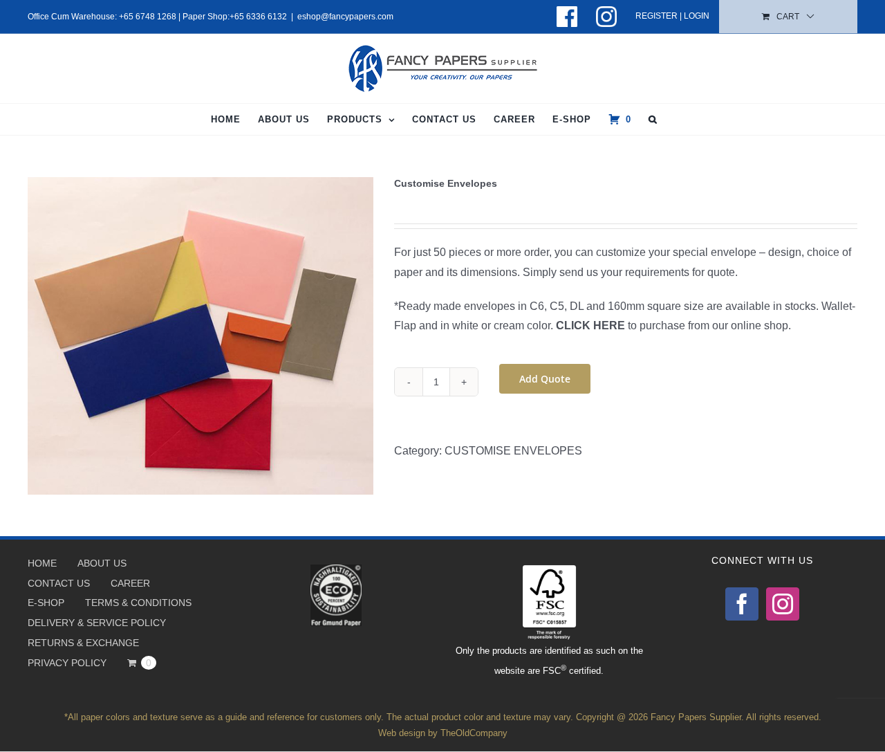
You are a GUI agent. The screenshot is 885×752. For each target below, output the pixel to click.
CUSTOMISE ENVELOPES (513, 451)
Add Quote (544, 378)
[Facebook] (741, 604)
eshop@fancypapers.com (345, 16)
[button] (653, 119)
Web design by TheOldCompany (442, 733)
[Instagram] (782, 604)
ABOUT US (102, 563)
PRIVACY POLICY (67, 662)
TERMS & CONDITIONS (138, 602)
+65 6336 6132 (258, 16)
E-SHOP (46, 602)
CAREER (130, 583)
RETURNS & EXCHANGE (83, 642)
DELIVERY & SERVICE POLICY (97, 622)
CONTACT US (59, 583)
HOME (42, 563)
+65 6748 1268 (147, 16)
